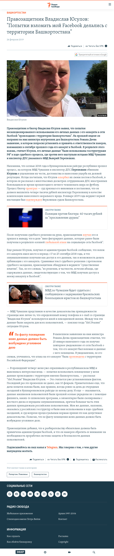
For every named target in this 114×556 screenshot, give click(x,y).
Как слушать (13, 536)
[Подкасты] (58, 494)
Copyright (63, 542)
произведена (76, 357)
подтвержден (34, 200)
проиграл (31, 188)
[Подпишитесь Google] (9, 494)
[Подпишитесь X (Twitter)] (23, 494)
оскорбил (63, 177)
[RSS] (51, 494)
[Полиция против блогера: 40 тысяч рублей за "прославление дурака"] (26, 217)
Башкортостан (16, 13)
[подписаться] (64, 494)
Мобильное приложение (20, 513)
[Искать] (94, 552)
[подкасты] (45, 552)
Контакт (62, 519)
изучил (87, 235)
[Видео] (69, 552)
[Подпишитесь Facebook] (16, 494)
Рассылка (63, 536)
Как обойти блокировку (19, 542)
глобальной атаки (55, 242)
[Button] (75, 46)
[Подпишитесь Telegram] (37, 494)
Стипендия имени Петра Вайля (23, 519)
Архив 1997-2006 (67, 513)
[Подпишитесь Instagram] (44, 494)
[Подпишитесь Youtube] (30, 494)
